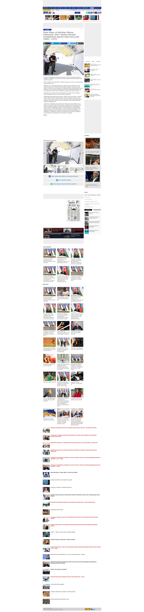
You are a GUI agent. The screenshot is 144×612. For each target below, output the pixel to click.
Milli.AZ (47, 12)
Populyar (88, 61)
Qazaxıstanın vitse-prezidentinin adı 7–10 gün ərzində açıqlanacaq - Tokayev (67, 554)
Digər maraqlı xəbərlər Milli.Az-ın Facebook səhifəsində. (64, 176)
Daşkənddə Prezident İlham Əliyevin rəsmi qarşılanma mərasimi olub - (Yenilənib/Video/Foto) (72, 502)
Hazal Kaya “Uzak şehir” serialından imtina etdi (60, 487)
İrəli (100, 17)
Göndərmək (88, 209)
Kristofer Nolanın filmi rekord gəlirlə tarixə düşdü (61, 479)
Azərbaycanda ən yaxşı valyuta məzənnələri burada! (92, 21)
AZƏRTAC (49, 82)
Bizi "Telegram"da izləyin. (64, 180)
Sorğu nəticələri (97, 209)
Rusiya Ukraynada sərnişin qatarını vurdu (59, 599)
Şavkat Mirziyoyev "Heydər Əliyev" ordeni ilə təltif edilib (63, 472)
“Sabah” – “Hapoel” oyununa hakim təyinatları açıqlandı (62, 532)
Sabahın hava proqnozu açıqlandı (58, 569)
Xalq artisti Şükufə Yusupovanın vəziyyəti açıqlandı (62, 539)
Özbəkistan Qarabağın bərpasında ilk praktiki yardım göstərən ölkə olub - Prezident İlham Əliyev (73, 427)
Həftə (93, 61)
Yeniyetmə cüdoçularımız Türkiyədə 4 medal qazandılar (62, 591)
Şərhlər (98, 61)
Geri (43, 17)
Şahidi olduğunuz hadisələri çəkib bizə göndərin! (65, 183)
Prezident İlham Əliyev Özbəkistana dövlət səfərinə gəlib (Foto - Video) (67, 576)
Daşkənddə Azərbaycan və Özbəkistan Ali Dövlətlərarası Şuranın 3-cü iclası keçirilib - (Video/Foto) (73, 442)
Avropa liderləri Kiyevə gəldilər (57, 584)
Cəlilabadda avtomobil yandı (56, 509)
